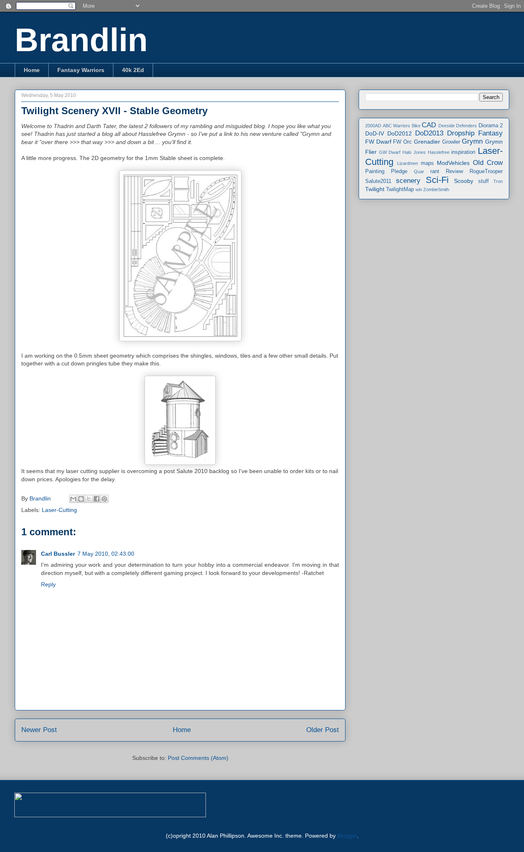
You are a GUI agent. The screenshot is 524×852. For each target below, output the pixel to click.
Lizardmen (407, 163)
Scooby (463, 181)
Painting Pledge (386, 171)
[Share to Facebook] (97, 499)
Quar (419, 171)
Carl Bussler (58, 553)
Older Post (322, 730)
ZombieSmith (436, 189)
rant (434, 171)
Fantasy (490, 133)
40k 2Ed (133, 70)
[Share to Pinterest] (104, 499)
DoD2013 (429, 133)
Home (32, 70)
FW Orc (402, 142)
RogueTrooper (486, 171)
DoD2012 (399, 133)
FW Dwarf (378, 141)
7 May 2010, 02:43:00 (105, 553)
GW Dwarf (390, 152)
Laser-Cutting (59, 510)
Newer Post (39, 730)
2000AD (373, 125)
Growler (451, 142)
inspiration (463, 152)
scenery (408, 181)
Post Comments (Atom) (198, 758)
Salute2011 (378, 181)
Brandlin (81, 40)
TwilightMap (400, 189)
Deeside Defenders (457, 125)
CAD (429, 125)
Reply (48, 584)
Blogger (347, 835)
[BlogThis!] (81, 499)
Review (454, 171)
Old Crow (488, 163)
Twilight (374, 189)
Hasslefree (438, 152)
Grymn (472, 141)
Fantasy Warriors (80, 70)
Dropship (460, 133)
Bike (416, 125)
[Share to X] (89, 499)
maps (427, 163)
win (419, 189)
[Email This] (73, 499)
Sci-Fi (437, 180)
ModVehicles (453, 163)
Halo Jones (414, 152)
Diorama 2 (491, 125)
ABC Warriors (397, 125)
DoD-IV (374, 133)
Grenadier (427, 141)
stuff (483, 181)
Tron (498, 181)
